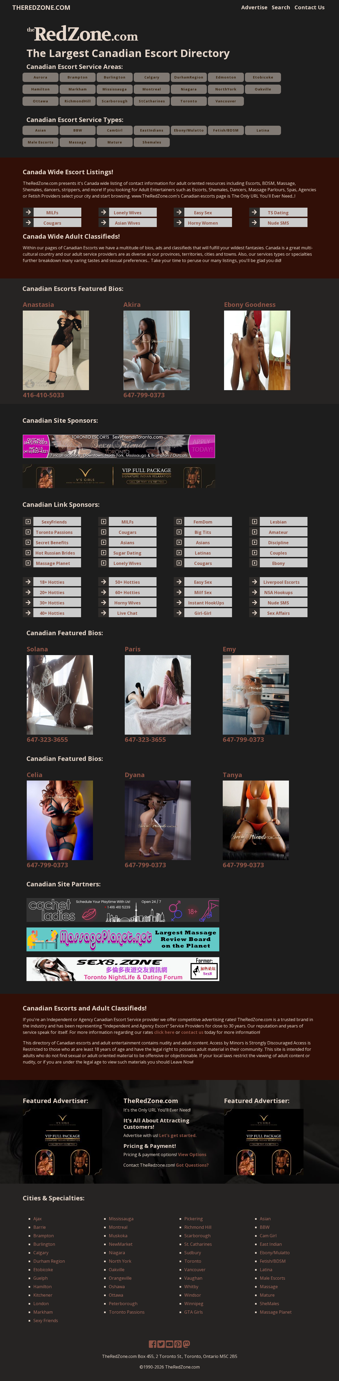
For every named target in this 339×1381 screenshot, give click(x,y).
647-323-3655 (47, 739)
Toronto (188, 101)
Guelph (40, 1278)
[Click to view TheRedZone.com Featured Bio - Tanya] (256, 820)
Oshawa (117, 1286)
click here (164, 1032)
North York (120, 1261)
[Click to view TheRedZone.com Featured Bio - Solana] (60, 694)
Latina (263, 130)
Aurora (40, 77)
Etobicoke (263, 77)
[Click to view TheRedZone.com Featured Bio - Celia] (60, 820)
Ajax (37, 1219)
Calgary (151, 77)
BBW (77, 130)
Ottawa (40, 101)
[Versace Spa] (119, 476)
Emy (229, 648)
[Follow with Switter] (186, 1346)
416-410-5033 (43, 394)
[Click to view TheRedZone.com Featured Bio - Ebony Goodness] (257, 350)
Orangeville (120, 1278)
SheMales (269, 1303)
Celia (34, 774)
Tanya (232, 774)
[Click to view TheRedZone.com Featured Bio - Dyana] (158, 820)
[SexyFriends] (119, 446)
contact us (192, 1032)
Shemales (151, 142)
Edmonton (226, 77)
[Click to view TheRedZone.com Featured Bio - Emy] (256, 694)
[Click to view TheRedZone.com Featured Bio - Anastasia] (56, 350)
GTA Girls (193, 1312)
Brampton (78, 77)
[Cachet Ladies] (122, 909)
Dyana (135, 774)
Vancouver (226, 101)
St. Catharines (198, 1244)
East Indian (271, 1244)
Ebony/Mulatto (189, 130)
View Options (192, 1154)
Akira (132, 304)
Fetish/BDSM (226, 130)
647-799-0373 (144, 394)
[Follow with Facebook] (152, 1346)
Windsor (192, 1295)
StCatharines (152, 101)
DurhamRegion (188, 77)
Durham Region (49, 1261)
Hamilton (40, 89)
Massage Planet (276, 1312)
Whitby (191, 1286)
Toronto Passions (127, 1312)
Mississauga (114, 89)
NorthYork (226, 89)
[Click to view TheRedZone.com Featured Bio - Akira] (156, 350)
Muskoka (118, 1236)
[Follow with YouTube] (169, 1346)
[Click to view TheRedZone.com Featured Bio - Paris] (158, 694)
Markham (78, 89)
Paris (133, 648)
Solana (37, 648)
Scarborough (115, 101)
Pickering (193, 1219)
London (41, 1303)
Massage (77, 142)
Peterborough (123, 1303)
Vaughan (193, 1278)
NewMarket (120, 1244)
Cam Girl (268, 1236)
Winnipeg (193, 1303)
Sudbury (192, 1253)
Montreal (151, 89)
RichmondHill (78, 101)
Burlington (115, 77)
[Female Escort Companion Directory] (122, 969)
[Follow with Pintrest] (178, 1346)
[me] (161, 1346)
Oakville (263, 89)
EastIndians (151, 130)
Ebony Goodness (250, 304)
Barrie (39, 1227)
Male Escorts (40, 142)
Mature (115, 142)
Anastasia (38, 304)
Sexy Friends (45, 1320)
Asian (40, 130)
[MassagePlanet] (122, 939)
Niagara (189, 89)
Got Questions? (192, 1165)
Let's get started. (178, 1135)
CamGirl (115, 130)
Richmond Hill (197, 1227)
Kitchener (42, 1295)
